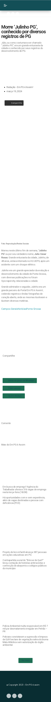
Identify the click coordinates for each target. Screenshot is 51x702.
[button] (3, 361)
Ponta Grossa (33, 308)
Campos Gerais (9, 308)
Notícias (22, 308)
